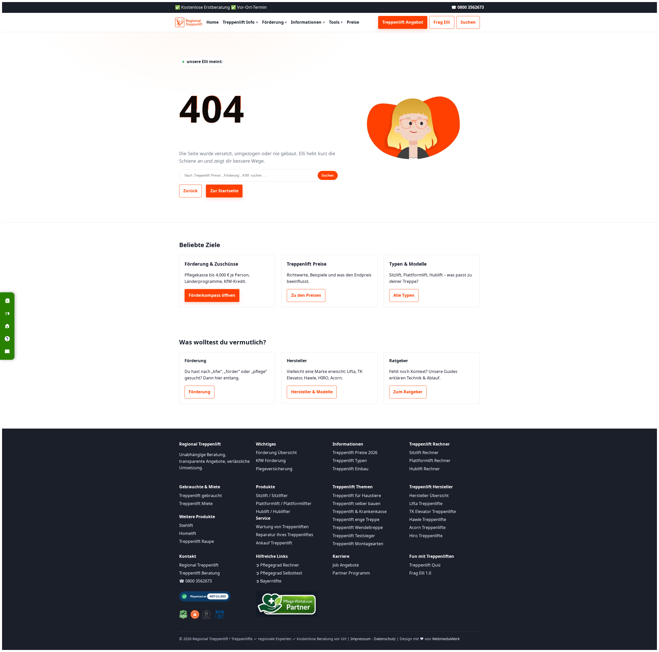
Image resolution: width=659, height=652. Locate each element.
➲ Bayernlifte (268, 581)
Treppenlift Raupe (196, 541)
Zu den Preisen (306, 295)
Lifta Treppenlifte (426, 503)
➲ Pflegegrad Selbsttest (279, 573)
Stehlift (186, 525)
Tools (336, 22)
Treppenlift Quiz (425, 565)
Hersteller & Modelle (312, 392)
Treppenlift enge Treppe (356, 519)
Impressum (360, 638)
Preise (353, 22)
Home (212, 22)
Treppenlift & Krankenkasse (360, 511)
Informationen (308, 22)
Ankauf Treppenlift (274, 543)
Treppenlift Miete (196, 503)
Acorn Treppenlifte (427, 527)
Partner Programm (351, 573)
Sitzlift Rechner (424, 452)
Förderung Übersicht (276, 452)
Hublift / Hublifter (273, 511)
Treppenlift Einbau (350, 469)
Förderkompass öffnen (212, 295)
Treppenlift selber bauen (356, 503)
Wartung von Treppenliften (282, 526)
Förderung (274, 22)
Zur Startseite (224, 191)
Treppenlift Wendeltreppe (358, 527)
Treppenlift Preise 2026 (355, 452)
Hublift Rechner (424, 469)
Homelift (187, 533)
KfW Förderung (271, 460)
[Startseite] (188, 22)
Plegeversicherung (274, 469)
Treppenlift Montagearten (358, 543)
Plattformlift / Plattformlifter (283, 503)
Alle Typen (403, 295)
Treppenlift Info (240, 22)
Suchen (468, 22)
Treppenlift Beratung (199, 573)
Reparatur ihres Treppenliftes (284, 534)
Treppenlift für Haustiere (357, 495)
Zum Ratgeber (407, 392)
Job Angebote (346, 565)
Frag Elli (441, 22)
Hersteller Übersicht (429, 495)
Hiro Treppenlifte (426, 535)
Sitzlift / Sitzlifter (272, 495)
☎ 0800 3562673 (467, 7)
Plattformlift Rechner (429, 460)
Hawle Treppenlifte (427, 519)
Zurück (190, 191)
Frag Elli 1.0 (420, 573)
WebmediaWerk (446, 638)
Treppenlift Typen (350, 460)
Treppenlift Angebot (402, 22)
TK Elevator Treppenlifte (432, 511)
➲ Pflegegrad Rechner (277, 565)
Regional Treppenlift (199, 565)
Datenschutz (385, 638)
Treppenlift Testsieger (354, 535)
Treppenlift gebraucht (200, 495)
